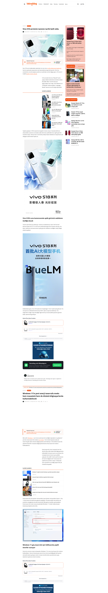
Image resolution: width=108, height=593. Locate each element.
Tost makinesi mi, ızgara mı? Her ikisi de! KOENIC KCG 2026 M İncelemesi (75, 94)
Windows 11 (31, 438)
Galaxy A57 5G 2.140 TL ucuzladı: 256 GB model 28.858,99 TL (77, 141)
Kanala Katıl (57, 365)
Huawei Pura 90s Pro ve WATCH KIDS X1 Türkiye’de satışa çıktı (75, 56)
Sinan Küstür (26, 31)
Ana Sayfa (24, 390)
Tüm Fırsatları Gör (42, 336)
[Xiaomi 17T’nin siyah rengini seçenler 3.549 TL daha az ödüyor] (67, 113)
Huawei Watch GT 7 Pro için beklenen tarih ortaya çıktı (77, 104)
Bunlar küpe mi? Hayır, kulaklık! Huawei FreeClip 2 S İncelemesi (75, 90)
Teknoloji (29, 25)
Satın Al (30, 323)
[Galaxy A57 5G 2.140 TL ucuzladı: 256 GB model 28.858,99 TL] (67, 141)
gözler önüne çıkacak (32, 74)
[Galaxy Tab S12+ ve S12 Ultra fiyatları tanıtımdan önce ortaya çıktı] (67, 122)
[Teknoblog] (32, 4)
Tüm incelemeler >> (81, 66)
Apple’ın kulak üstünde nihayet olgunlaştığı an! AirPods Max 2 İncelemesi (74, 85)
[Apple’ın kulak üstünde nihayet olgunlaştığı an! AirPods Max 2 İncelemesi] (75, 75)
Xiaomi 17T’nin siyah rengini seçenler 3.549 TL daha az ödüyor (78, 113)
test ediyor (41, 440)
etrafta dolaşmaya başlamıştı (54, 68)
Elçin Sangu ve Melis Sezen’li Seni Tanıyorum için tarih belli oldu (74, 59)
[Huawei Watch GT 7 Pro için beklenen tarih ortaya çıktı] (67, 104)
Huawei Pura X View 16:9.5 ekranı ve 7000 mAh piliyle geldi (74, 43)
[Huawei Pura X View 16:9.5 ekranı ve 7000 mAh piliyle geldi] (75, 33)
